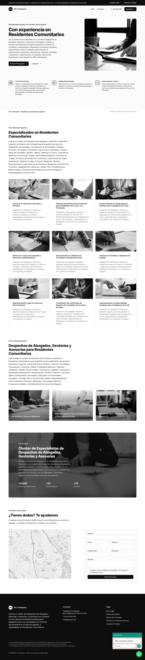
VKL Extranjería (19, 9)
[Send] (139, 646)
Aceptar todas (114, 3)
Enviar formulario (110, 577)
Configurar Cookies (113, 624)
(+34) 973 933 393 (69, 616)
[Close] (139, 635)
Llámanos (35, 64)
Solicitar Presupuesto (17, 64)
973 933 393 (117, 9)
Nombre (91, 533)
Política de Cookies (113, 614)
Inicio (92, 9)
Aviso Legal (110, 611)
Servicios (101, 9)
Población (115, 551)
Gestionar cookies (130, 3)
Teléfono (115, 542)
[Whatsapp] (139, 654)
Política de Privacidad (110, 570)
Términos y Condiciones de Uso (117, 621)
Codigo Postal (93, 551)
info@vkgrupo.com (69, 620)
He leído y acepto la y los (109, 571)
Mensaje (91, 559)
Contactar (129, 9)
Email (90, 542)
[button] (40, 554)
